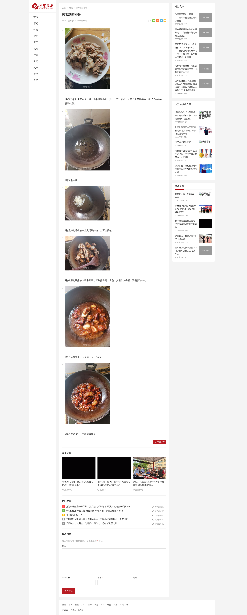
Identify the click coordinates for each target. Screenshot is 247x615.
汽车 (35, 67)
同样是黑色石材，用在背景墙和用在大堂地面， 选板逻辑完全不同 (186, 68)
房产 (35, 42)
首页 (35, 17)
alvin (64, 21)
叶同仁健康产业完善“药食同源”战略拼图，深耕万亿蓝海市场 (94, 510)
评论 (64, 546)
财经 (35, 36)
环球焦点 (72, 610)
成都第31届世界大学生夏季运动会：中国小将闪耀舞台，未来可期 (97, 519)
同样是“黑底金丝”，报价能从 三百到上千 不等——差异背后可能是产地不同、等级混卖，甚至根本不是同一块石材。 (186, 50)
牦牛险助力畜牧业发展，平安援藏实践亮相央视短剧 (186, 224)
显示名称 (66, 577)
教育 (35, 48)
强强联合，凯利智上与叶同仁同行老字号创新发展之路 (91, 523)
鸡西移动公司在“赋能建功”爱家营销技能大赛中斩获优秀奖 (185, 209)
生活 (35, 74)
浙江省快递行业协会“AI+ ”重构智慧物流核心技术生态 (186, 250)
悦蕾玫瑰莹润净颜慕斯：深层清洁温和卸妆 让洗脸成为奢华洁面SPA (98, 506)
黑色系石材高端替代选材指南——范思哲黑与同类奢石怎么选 (186, 32)
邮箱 (100, 577)
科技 (35, 30)
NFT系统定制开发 (74, 515)
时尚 (35, 55)
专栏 (35, 80)
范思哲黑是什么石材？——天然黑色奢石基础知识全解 (186, 17)
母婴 (35, 61)
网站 (135, 577)
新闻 (35, 23)
